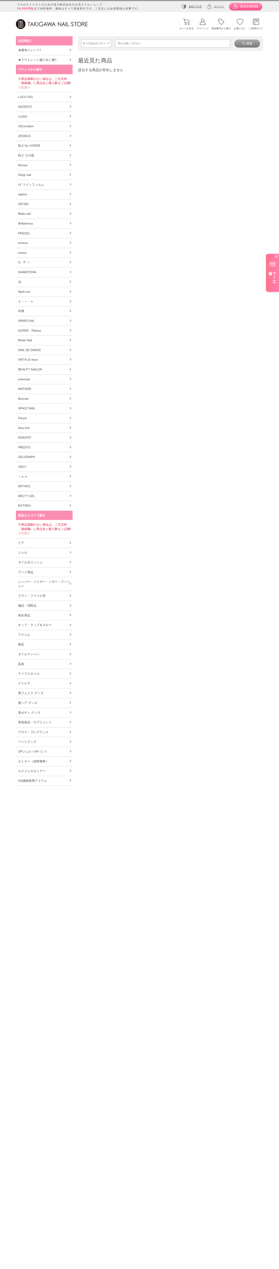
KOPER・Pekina (29, 330)
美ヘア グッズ (27, 703)
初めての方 (195, 6)
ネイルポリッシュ (30, 562)
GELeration (26, 126)
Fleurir (22, 418)
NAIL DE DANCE (29, 350)
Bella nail (24, 213)
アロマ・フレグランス (33, 732)
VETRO (23, 204)
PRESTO (24, 447)
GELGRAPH (26, 457)
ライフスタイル (28, 673)
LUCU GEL (25, 97)
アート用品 (25, 572)
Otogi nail (24, 175)
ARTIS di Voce (28, 359)
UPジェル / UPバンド (32, 751)
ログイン (219, 6)
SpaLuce (24, 291)
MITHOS (24, 486)
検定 (21, 644)
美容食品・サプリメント (35, 722)
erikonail (24, 379)
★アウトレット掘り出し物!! (37, 60)
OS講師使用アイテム (32, 780)
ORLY (22, 466)
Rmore (22, 165)
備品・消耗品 (27, 605)
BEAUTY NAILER (30, 369)
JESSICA (24, 136)
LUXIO (22, 116)
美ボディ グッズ (29, 712)
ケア (21, 543)
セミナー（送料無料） (33, 761)
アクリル (24, 634)
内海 (21, 311)
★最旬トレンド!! (29, 50)
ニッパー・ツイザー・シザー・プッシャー (44, 584)
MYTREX (24, 505)
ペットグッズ (27, 741)
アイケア (24, 683)
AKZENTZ (25, 106)
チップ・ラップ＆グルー (35, 625)
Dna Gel (23, 428)
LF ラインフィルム (31, 184)
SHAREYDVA (27, 272)
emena (23, 243)
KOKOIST (25, 437)
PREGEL (24, 233)
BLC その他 (26, 155)
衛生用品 (24, 615)
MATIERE (24, 389)
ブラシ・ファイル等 (32, 595)
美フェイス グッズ (30, 693)
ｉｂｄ (22, 476)
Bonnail (23, 398)
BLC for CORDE (29, 145)
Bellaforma (25, 223)
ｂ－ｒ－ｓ (25, 301)
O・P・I (23, 262)
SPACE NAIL (27, 408)
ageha (22, 194)
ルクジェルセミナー (32, 771)
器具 (21, 664)
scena (22, 252)
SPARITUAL (26, 320)
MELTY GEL (26, 496)
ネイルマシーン (28, 654)
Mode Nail (25, 340)
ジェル (22, 552)
